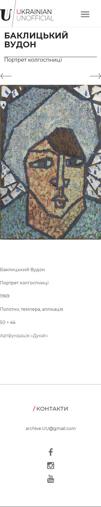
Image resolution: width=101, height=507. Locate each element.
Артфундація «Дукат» (24, 335)
